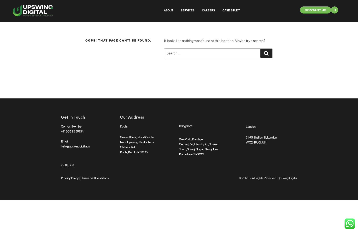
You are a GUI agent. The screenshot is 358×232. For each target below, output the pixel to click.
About (168, 10)
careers (208, 10)
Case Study (231, 10)
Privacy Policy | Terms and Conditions (85, 178)
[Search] (266, 53)
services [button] (188, 10)
